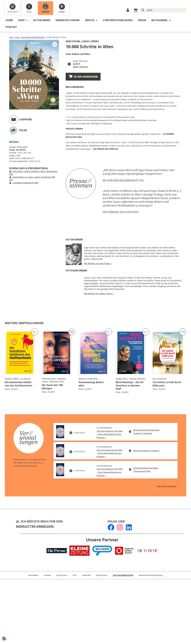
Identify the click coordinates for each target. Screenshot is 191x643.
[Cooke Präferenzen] (4, 639)
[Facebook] (111, 527)
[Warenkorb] (135, 10)
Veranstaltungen (68, 20)
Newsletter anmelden (34, 526)
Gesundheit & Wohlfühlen (33, 37)
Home (9, 20)
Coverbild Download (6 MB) (25, 182)
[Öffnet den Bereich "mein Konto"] (127, 10)
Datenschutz (101, 575)
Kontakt (47, 575)
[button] (54, 44)
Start (11, 37)
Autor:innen (41, 20)
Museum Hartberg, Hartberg (146, 450)
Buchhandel (159, 20)
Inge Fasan (73, 41)
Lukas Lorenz (90, 41)
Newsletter (33, 575)
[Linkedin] (128, 527)
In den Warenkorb (86, 76)
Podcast (11, 27)
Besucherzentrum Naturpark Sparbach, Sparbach (146, 432)
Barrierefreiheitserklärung (151, 575)
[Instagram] (119, 527)
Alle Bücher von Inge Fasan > (98, 263)
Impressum (61, 575)
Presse (142, 20)
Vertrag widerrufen (123, 575)
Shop (21, 20)
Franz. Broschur (80, 61)
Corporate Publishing (118, 20)
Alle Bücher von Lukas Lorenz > (99, 293)
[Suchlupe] (143, 10)
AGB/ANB (86, 575)
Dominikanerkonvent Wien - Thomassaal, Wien (146, 470)
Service (89, 20)
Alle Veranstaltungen (166, 486)
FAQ (75, 575)
